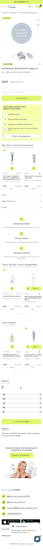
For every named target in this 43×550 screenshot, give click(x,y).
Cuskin (5, 173)
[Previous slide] (3, 33)
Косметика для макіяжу (27, 13)
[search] (6, 7)
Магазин (13, 13)
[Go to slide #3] (30, 56)
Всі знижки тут (21, 2)
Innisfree (8, 64)
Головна (5, 13)
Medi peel (6, 352)
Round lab (7, 293)
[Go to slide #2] (21, 56)
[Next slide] (39, 33)
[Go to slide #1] (13, 56)
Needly (27, 173)
